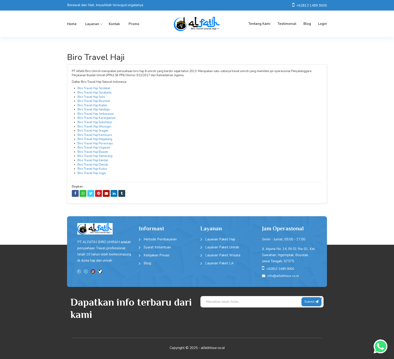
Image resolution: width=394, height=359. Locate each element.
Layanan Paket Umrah (222, 247)
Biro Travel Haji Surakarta (94, 93)
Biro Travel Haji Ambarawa (96, 114)
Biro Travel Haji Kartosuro (95, 135)
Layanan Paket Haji (220, 239)
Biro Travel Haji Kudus (92, 169)
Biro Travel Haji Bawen (93, 152)
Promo (134, 24)
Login (322, 23)
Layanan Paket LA (219, 263)
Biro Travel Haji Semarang (95, 156)
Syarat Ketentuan (157, 247)
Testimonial (286, 23)
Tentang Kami (259, 23)
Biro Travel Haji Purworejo (95, 143)
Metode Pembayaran (160, 239)
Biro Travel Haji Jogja (92, 173)
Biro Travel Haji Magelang (95, 139)
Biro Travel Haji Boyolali (94, 101)
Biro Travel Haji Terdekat (94, 88)
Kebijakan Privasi (156, 255)
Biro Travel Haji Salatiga (94, 109)
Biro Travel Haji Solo (91, 97)
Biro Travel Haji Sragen (93, 131)
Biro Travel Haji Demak (93, 165)
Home (72, 24)
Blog (307, 23)
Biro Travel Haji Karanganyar (97, 118)
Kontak (114, 24)
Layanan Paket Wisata (222, 255)
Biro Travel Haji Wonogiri (94, 127)
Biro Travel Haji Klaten (92, 105)
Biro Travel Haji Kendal (93, 160)
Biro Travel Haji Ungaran (94, 148)
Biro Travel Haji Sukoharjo (95, 122)
